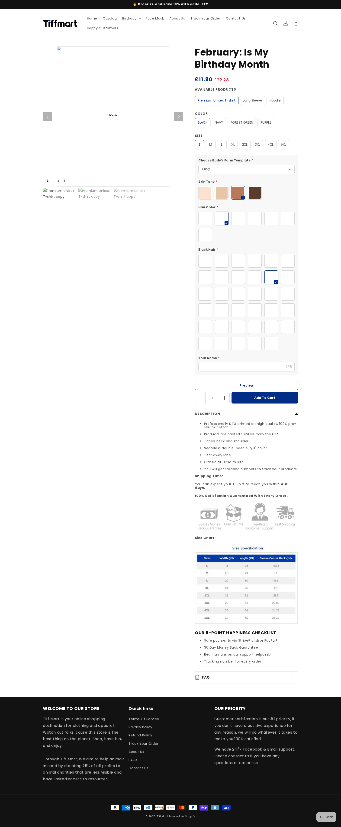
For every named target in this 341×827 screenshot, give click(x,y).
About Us (136, 751)
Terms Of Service (144, 719)
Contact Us (138, 768)
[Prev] (47, 116)
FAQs (133, 760)
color (201, 113)
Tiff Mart (162, 816)
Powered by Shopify (182, 816)
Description (207, 413)
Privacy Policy (140, 727)
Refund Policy (140, 735)
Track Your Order (143, 743)
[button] (131, 18)
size (199, 135)
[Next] (178, 116)
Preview (246, 385)
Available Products (215, 89)
